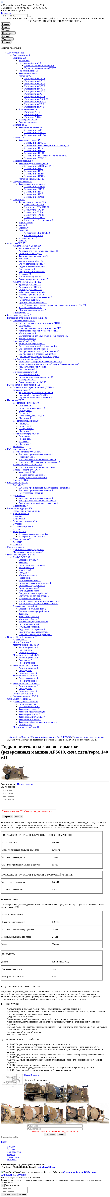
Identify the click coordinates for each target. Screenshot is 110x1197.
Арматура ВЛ (15, 52)
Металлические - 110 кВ (26, 645)
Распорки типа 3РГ (34, 78)
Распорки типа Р (33, 94)
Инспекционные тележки (32, 565)
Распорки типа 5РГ (34, 86)
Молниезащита (15, 547)
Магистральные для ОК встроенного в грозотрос (43, 336)
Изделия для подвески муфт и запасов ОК (40, 328)
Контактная (20, 125)
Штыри (17, 544)
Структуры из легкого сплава (34, 596)
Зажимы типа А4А (35, 135)
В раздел (34, 1075)
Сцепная (19, 199)
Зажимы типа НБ (33, 148)
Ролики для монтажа (30, 590)
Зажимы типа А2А (35, 132)
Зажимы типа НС (34, 153)
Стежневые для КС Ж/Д (31, 415)
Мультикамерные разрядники (28, 552)
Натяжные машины (30, 580)
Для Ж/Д (24, 423)
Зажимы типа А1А (35, 130)
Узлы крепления (28, 119)
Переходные (25, 650)
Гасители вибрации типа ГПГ (40, 68)
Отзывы (5, 30)
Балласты (24, 60)
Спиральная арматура (25, 372)
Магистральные (27, 333)
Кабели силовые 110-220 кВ (27, 464)
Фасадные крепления (30, 307)
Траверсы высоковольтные (33, 534)
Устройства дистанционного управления (39, 601)
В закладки (6, 13)
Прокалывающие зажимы (33, 302)
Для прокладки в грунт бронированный (39, 351)
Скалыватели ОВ (28, 369)
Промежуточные (28, 652)
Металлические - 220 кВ (26, 655)
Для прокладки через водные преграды (39, 356)
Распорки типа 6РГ (34, 89)
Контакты (6, 42)
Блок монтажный (22, 55)
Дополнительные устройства (34, 611)
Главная (5, 24)
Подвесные (26, 426)
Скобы (23, 230)
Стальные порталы (23, 526)
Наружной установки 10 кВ (33, 395)
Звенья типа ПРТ (34, 215)
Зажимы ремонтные (29, 714)
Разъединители (27, 269)
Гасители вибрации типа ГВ (39, 65)
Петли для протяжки (30, 627)
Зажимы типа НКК (34, 150)
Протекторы (25, 724)
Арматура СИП (16, 243)
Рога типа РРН (32, 117)
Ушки (23, 240)
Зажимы (23, 562)
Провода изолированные (32, 475)
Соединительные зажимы (32, 271)
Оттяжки (18, 524)
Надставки (19, 518)
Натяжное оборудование (21, 554)
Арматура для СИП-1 (30, 284)
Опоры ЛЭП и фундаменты (22, 637)
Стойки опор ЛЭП (23, 693)
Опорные (25, 405)
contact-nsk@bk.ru (46, 1167)
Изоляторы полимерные (26, 403)
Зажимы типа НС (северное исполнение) (45, 155)
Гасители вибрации (30, 63)
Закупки (5, 36)
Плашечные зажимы (29, 300)
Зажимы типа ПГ (33, 171)
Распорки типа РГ (34, 96)
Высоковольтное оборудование (23, 385)
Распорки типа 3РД (34, 81)
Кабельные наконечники (32, 292)
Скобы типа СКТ (33, 235)
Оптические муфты (24, 320)
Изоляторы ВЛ (15, 400)
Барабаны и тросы (28, 560)
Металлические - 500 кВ (26, 683)
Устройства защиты (30, 276)
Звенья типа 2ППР (34, 204)
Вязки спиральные (29, 704)
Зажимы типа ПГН (34, 173)
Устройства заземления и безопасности (38, 603)
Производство (8, 33)
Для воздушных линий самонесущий (38, 346)
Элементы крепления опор (33, 279)
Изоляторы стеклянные (26, 421)
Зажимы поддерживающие (33, 163)
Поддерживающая (23, 161)
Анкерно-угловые (28, 647)
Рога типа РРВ (33, 114)
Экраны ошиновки (29, 122)
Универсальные (27, 338)
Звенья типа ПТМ (34, 217)
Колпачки (18, 446)
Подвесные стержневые (32, 408)
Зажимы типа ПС (33, 194)
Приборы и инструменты (27, 359)
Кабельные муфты (17, 482)
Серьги (24, 228)
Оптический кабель (24, 341)
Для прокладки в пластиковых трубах (38, 354)
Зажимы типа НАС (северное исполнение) (46, 145)
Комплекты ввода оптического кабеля (38, 330)
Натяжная (19, 137)
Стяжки (17, 529)
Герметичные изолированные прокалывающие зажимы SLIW (55, 305)
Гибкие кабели (27, 457)
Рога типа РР (32, 112)
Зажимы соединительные (32, 184)
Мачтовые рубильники (31, 294)
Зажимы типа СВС (34, 186)
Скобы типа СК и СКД (37, 233)
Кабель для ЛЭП (28, 472)
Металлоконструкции (19, 508)
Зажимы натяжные (29, 140)
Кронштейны (21, 513)
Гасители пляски (28, 71)
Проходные (25, 410)
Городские (25, 325)
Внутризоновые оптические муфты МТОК (40, 323)
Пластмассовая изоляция (32, 493)
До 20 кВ (19, 495)
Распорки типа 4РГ (34, 83)
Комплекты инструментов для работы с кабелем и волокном (49, 364)
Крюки (23, 225)
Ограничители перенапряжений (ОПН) (33, 387)
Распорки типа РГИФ (36, 99)
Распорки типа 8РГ (34, 91)
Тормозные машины (30, 598)
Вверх (4, 1142)
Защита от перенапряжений (34, 256)
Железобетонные (22, 642)
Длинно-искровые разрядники (28, 549)
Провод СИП (20, 480)
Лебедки (24, 572)
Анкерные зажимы (29, 248)
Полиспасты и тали (29, 588)
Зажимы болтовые (28, 73)
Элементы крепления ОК (32, 382)
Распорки (25, 76)
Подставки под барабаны (32, 585)
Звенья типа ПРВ (34, 210)
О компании (7, 39)
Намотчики (25, 578)
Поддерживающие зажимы (33, 266)
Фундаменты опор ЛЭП (26, 696)
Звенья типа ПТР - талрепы (38, 220)
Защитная (19, 58)
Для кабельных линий (25, 606)
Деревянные (20, 639)
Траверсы (25, 274)
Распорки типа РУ (34, 107)
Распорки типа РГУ (35, 101)
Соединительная (22, 181)
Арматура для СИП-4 (30, 289)
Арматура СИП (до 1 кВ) (27, 282)
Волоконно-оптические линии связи (27, 318)
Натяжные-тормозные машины (35, 583)
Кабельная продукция (19, 449)
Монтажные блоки (29, 575)
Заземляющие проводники (27, 511)
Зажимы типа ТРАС (35, 158)
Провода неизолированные (33, 477)
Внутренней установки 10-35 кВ (36, 392)
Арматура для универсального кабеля (38, 251)
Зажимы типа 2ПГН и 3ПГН (39, 166)
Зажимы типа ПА (33, 191)
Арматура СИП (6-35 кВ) (27, 246)
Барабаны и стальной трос (32, 609)
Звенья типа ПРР (33, 212)
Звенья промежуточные (32, 202)
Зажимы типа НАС (35, 143)
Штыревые (25, 418)
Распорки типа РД (34, 104)
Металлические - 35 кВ (25, 675)
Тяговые (24, 441)
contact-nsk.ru (13, 737)
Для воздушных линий (25, 701)
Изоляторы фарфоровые (26, 433)
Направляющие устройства (33, 621)
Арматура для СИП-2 (30, 287)
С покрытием (26, 428)
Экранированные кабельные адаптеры (38, 503)
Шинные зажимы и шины (32, 310)
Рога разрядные (28, 109)
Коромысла (26, 222)
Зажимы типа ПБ (33, 168)
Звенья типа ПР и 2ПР (36, 207)
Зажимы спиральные (30, 719)
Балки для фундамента (19, 315)
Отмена (61, 1134)
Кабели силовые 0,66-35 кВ (28, 451)
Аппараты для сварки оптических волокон (40, 361)
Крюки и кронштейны (31, 261)
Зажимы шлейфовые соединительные (38, 722)
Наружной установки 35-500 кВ (35, 397)
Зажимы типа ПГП (34, 176)
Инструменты (21, 312)
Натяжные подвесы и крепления (36, 377)
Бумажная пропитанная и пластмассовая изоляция (44, 488)
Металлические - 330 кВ (25, 665)
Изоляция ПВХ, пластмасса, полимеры (39, 462)
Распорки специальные (31, 179)
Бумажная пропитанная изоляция (36, 454)
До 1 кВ (18, 485)
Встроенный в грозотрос (32, 343)
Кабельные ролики (29, 616)
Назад (27, 1075)
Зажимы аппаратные (30, 127)
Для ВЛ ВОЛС (21, 557)
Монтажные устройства (26, 727)
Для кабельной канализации (33, 349)
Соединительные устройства (34, 593)
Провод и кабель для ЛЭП (26, 470)
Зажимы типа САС (34, 197)
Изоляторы (25, 258)
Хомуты (17, 542)
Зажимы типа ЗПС (34, 189)
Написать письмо (25, 784)
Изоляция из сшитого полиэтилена (37, 459)
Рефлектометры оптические (33, 367)
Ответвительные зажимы (32, 264)
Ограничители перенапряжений (35, 297)
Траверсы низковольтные (32, 536)
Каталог (5, 27)
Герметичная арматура (30, 253)
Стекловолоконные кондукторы (35, 634)
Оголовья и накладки (25, 521)
